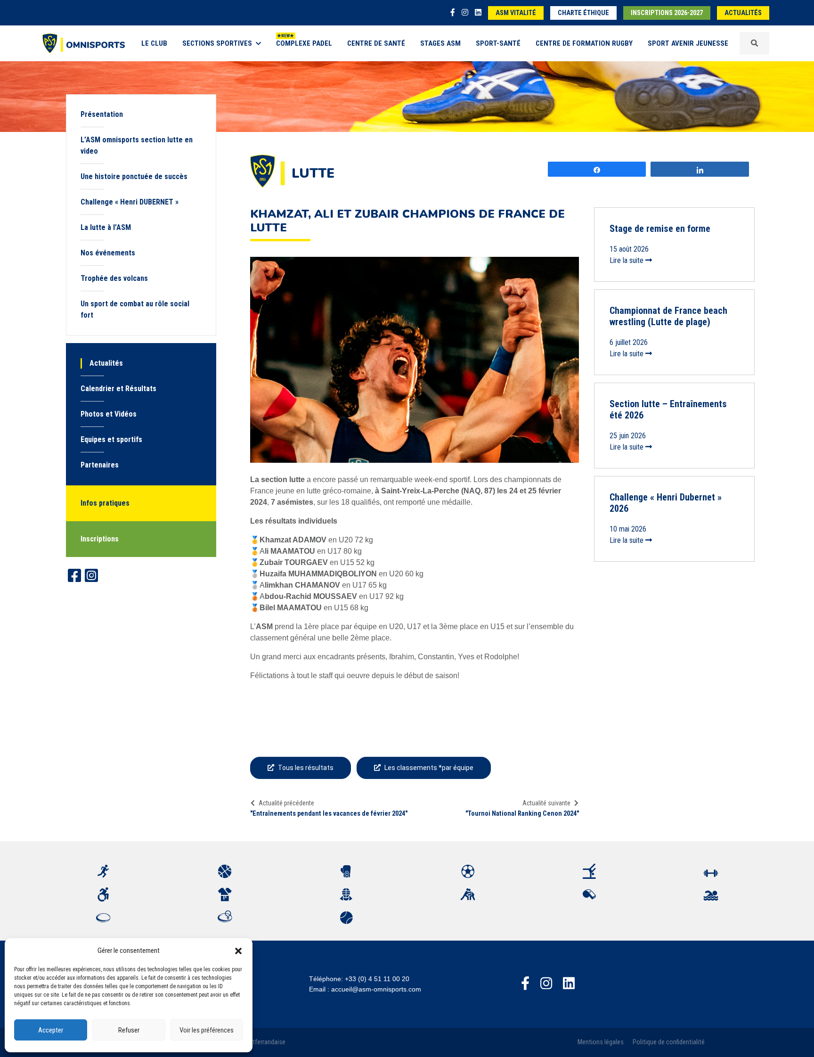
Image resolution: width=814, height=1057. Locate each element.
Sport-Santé (498, 43)
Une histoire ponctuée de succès (134, 176)
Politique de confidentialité (669, 1042)
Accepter (50, 1030)
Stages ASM (440, 43)
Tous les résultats (306, 767)
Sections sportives (217, 43)
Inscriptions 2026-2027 (667, 13)
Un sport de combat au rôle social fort (135, 309)
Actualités (743, 13)
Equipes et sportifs (111, 439)
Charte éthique (583, 13)
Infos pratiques (105, 503)
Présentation (102, 114)
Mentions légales (601, 1042)
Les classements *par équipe (428, 767)
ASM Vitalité (516, 13)
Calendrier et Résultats (118, 388)
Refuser (128, 1030)
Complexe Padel (304, 43)
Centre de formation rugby (584, 43)
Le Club (154, 43)
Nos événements (108, 252)
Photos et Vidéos (109, 414)
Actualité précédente (286, 803)
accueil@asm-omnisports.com (376, 989)
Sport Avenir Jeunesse (688, 43)
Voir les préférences (206, 1030)
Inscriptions (100, 538)
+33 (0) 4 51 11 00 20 (377, 979)
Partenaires (100, 464)
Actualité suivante (546, 803)
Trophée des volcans (114, 278)
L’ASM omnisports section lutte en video (137, 145)
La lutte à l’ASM (106, 227)
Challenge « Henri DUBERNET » (130, 201)
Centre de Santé (376, 43)
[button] (238, 950)
